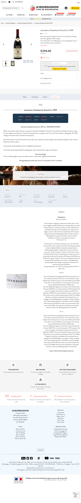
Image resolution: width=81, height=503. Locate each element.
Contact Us (40, 450)
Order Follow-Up (60, 414)
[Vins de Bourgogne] (44, 8)
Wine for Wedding (20, 433)
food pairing (35, 97)
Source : (51, 351)
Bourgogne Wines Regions (60, 433)
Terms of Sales (60, 420)
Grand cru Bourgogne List (60, 431)
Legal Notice (61, 418)
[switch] (75, 496)
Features (45, 97)
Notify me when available (59, 69)
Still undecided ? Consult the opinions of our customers (64, 401)
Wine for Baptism (20, 435)
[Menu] (78, 492)
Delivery (42, 73)
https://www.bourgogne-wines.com (64, 351)
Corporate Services (20, 431)
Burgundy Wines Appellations (60, 435)
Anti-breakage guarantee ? (46, 78)
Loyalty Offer (60, 413)
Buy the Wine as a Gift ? (45, 83)
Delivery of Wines (20, 429)
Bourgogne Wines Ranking (60, 429)
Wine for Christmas (20, 437)
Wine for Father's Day (20, 439)
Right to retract (60, 416)
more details (43, 45)
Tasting (24, 97)
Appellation (55, 97)
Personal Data (60, 422)
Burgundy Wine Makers (60, 437)
